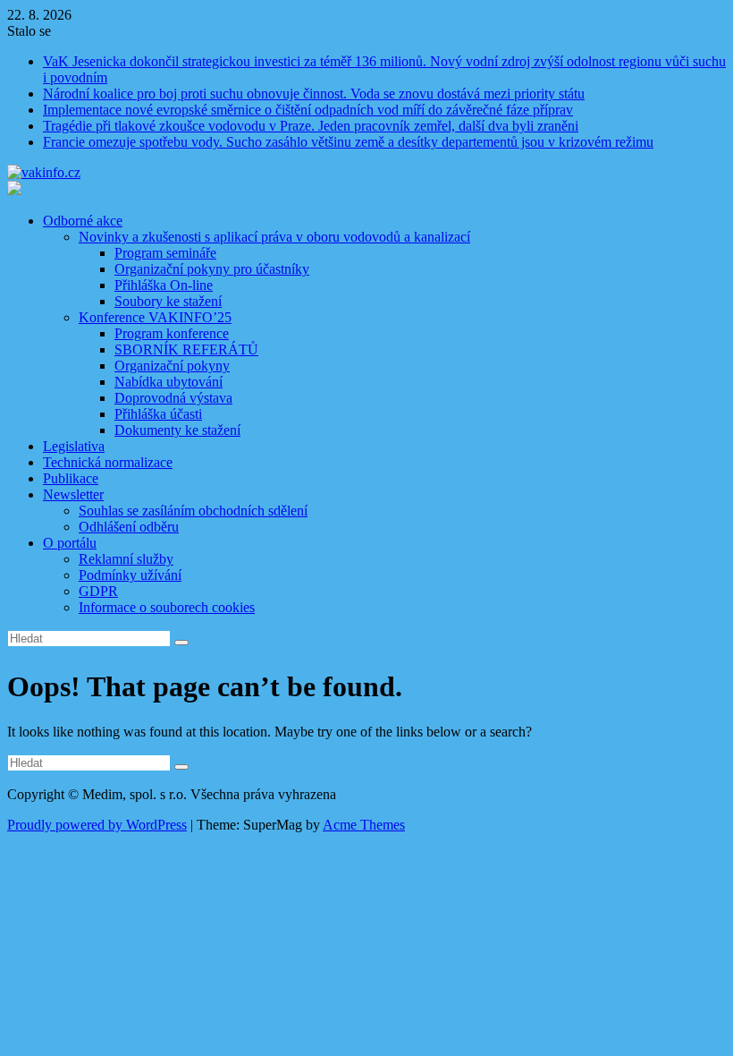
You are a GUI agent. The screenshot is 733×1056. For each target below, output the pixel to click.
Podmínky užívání (130, 575)
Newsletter (73, 494)
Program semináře (165, 252)
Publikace (70, 478)
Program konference (171, 333)
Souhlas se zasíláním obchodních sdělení (193, 510)
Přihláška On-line (163, 285)
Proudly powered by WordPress (97, 824)
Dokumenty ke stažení (177, 430)
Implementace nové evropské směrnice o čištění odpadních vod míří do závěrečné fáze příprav (308, 109)
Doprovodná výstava (173, 397)
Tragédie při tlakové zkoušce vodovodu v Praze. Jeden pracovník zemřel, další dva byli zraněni (310, 125)
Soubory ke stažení (168, 301)
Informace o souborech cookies (167, 607)
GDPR (98, 591)
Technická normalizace (108, 462)
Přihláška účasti (158, 414)
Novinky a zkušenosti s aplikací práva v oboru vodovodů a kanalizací (274, 236)
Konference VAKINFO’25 (155, 317)
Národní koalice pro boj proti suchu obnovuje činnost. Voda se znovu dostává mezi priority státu (314, 93)
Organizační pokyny (172, 365)
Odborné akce (82, 220)
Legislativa (74, 446)
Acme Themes (364, 824)
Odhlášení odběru (129, 526)
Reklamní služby (126, 558)
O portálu (70, 542)
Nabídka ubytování (168, 381)
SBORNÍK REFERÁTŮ (186, 349)
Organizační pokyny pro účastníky (211, 269)
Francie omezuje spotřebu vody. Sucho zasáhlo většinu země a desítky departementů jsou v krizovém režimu (348, 141)
